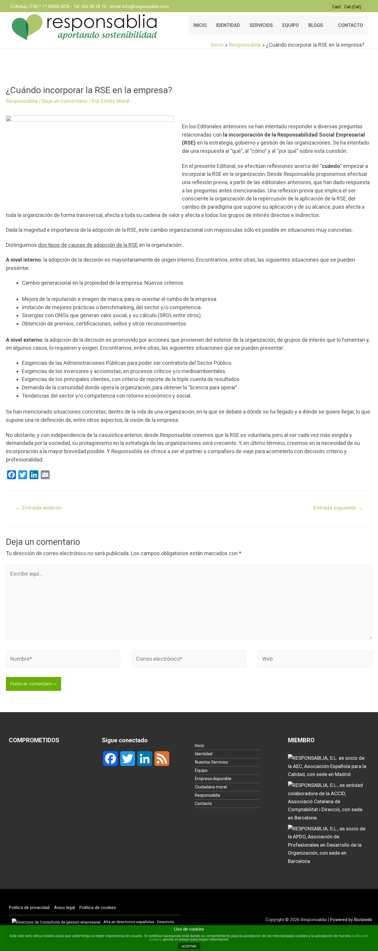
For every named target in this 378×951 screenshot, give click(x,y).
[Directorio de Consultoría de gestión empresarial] (56, 921)
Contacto (203, 803)
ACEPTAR (189, 946)
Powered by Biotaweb (351, 919)
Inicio (199, 745)
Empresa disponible (213, 778)
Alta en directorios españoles (128, 921)
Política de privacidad (29, 907)
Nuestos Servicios (211, 762)
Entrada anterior (38, 507)
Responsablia (22, 101)
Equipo (201, 770)
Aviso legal (64, 907)
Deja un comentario (64, 101)
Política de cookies (97, 907)
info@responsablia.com (146, 6)
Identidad (203, 753)
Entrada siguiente (338, 507)
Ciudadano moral (211, 787)
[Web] (315, 660)
